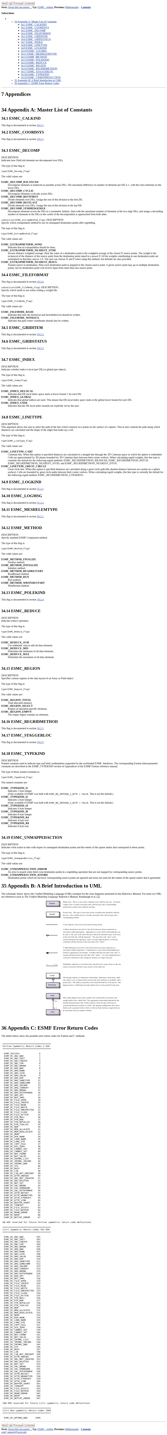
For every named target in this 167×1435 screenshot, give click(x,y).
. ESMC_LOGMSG (34, 51)
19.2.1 (40, 139)
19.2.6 (40, 281)
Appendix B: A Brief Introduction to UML (37, 80)
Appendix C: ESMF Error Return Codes (36, 83)
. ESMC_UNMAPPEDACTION (41, 77)
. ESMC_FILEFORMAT (36, 33)
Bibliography (72, 7)
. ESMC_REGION (33, 65)
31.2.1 (40, 489)
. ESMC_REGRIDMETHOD (39, 68)
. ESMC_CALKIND (34, 24)
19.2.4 (40, 599)
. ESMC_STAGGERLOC (37, 71)
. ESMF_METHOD (34, 56)
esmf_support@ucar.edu (13, 1432)
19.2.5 (40, 742)
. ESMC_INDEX (32, 42)
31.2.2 (40, 502)
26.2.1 (40, 125)
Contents (86, 7)
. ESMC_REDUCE (34, 62)
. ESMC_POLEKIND (35, 59)
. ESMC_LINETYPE (34, 45)
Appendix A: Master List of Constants (35, 21)
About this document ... (20, 7)
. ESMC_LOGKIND (34, 48)
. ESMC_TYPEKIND (35, 74)
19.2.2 (40, 334)
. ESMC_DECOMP (33, 30)
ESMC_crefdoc (46, 7)
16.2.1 (40, 728)
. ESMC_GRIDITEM (34, 36)
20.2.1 (40, 516)
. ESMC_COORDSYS (35, 27)
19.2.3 (40, 348)
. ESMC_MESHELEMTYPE (39, 53)
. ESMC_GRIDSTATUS (36, 39)
